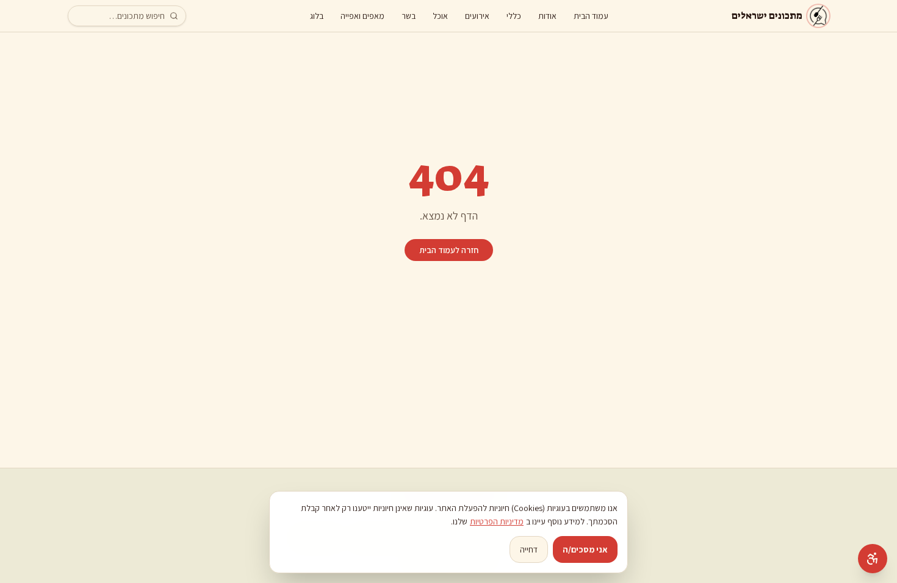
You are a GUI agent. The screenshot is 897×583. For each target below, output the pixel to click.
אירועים (477, 15)
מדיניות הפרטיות (497, 521)
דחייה (529, 549)
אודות (547, 15)
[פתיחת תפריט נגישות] (872, 558)
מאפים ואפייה (362, 15)
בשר (409, 15)
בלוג (316, 15)
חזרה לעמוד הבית (448, 250)
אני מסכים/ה (585, 549)
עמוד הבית (591, 15)
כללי (513, 15)
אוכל (440, 15)
